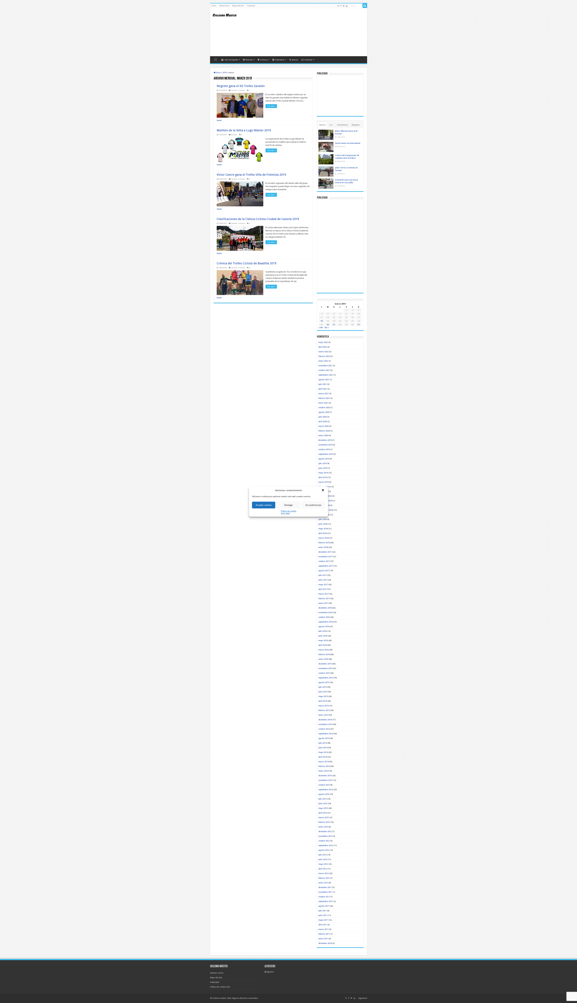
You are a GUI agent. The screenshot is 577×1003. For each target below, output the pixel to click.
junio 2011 (322, 915)
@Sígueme (269, 966)
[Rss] (338, 6)
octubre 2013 (324, 785)
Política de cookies (288, 511)
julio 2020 (322, 417)
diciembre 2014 (325, 720)
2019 (225, 72)
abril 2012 (322, 869)
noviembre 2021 (325, 365)
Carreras (234, 90)
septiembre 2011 (325, 901)
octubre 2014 (324, 729)
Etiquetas (356, 125)
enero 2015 (323, 715)
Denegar (288, 505)
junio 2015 (322, 692)
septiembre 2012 (325, 845)
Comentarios (342, 125)
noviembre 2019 (325, 445)
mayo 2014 (323, 752)
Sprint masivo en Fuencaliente (347, 143)
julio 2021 (322, 384)
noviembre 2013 (325, 780)
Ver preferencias (313, 505)
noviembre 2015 (325, 668)
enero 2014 (323, 771)
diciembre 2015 (325, 664)
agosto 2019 (323, 459)
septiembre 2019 (325, 454)
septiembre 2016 (325, 622)
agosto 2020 (323, 412)
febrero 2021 (324, 398)
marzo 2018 (323, 538)
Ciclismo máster (219, 998)
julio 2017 (322, 575)
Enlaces (295, 60)
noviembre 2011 (325, 892)
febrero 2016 (324, 654)
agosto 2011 (323, 906)
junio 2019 (322, 468)
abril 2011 (322, 924)
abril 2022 (322, 347)
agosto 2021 (323, 379)
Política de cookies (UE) (220, 987)
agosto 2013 (323, 794)
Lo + (331, 125)
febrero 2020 (324, 431)
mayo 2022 (323, 342)
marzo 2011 (323, 929)
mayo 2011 (323, 920)
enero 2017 (323, 603)
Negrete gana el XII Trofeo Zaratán (241, 86)
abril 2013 (322, 813)
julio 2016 (322, 631)
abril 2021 (322, 389)
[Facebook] (341, 6)
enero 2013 (323, 827)
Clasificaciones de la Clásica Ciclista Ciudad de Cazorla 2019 (258, 219)
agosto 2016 (323, 626)
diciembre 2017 (325, 552)
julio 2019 (322, 463)
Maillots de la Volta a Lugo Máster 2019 (244, 130)
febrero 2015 (324, 710)
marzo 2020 (323, 426)
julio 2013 (322, 799)
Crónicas (264, 60)
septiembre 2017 (325, 566)
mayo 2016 (323, 640)
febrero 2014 (324, 766)
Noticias (249, 60)
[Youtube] (347, 6)
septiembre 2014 (325, 733)
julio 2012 (322, 855)
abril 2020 (322, 421)
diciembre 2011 (325, 887)
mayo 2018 (323, 528)
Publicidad (214, 982)
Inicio (214, 6)
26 (328, 324)
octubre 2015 (324, 673)
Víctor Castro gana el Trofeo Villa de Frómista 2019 (251, 174)
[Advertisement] (310, 32)
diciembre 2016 (325, 608)
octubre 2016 (324, 617)
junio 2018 (322, 524)
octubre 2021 (324, 370)
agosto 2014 (323, 738)
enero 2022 (323, 361)
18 (322, 321)
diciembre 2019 (325, 440)
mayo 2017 (323, 584)
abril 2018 (322, 533)
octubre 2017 (324, 561)
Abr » (326, 327)
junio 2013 (322, 803)
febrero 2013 (324, 822)
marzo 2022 (323, 351)
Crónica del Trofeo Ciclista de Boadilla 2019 (246, 263)
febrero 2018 (324, 542)
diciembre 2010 (325, 943)
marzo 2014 (323, 761)
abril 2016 (322, 645)
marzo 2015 (323, 706)
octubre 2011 (324, 897)
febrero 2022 (324, 356)
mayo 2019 (323, 473)
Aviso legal (285, 513)
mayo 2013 (323, 808)
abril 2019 (322, 477)
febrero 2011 (324, 934)
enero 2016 (323, 659)
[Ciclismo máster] (226, 14)
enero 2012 (323, 883)
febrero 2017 (324, 598)
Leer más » (271, 106)
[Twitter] (343, 6)
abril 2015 (322, 701)
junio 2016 (322, 636)
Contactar (251, 6)
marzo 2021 (323, 393)
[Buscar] (365, 5)
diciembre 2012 (325, 831)
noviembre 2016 (325, 612)
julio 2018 (322, 519)
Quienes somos (216, 973)
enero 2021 (323, 403)
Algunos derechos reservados (245, 998)
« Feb (320, 327)
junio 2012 (322, 859)
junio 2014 (322, 747)
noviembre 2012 (325, 836)
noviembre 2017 (325, 556)
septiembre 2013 (325, 789)
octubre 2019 (324, 449)
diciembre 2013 (325, 775)
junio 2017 (322, 580)
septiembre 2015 (325, 678)
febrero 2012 (324, 878)
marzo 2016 (323, 650)
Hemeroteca (224, 6)
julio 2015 (322, 687)
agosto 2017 (323, 570)
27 (334, 324)
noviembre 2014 (325, 724)
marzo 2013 (323, 817)
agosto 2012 (323, 850)
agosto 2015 (323, 682)
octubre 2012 (324, 841)
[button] (323, 490)
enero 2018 (323, 547)
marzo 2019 (323, 482)
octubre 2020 (324, 407)
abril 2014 (322, 757)
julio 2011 (322, 911)
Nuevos (322, 125)
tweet (219, 120)
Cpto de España (231, 60)
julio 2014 (322, 743)
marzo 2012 (323, 873)
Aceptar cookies (264, 505)
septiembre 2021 (325, 375)
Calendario (279, 60)
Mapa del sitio (238, 6)
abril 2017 (322, 589)
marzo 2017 (323, 594)
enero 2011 (323, 938)
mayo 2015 (323, 696)
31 (359, 324)
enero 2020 (323, 435)
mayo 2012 (323, 864)
